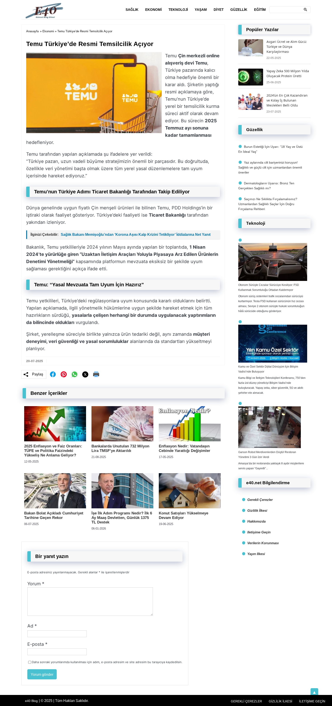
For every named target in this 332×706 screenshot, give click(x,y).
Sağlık (132, 10)
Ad (32, 626)
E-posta (37, 644)
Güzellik (238, 10)
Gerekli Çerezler (260, 500)
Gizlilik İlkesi (257, 510)
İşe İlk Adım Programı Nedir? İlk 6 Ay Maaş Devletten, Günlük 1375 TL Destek (121, 517)
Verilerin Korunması (263, 543)
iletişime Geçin (259, 532)
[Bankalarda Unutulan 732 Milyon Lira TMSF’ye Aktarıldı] (122, 440)
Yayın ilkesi (256, 554)
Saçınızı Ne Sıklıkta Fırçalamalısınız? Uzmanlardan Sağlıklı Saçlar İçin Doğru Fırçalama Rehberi (267, 204)
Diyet (219, 10)
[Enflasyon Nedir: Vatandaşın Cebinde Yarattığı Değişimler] (190, 440)
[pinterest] (63, 374)
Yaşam (201, 10)
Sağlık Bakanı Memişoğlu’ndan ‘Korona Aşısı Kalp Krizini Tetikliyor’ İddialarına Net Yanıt (135, 234)
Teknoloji (178, 10)
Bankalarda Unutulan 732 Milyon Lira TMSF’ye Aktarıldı (120, 448)
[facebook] (53, 374)
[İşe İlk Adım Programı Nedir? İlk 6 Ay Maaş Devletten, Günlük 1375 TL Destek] (122, 507)
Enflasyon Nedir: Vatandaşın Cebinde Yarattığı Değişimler (184, 448)
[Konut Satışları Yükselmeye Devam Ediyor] (190, 507)
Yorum (35, 583)
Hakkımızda (256, 521)
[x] (85, 374)
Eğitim (260, 10)
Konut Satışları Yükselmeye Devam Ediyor (183, 515)
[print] (96, 374)
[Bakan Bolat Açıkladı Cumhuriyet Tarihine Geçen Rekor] (55, 507)
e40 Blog (31, 701)
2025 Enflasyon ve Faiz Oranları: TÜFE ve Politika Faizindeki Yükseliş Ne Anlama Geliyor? (53, 450)
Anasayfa (32, 31)
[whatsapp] (74, 374)
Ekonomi (153, 10)
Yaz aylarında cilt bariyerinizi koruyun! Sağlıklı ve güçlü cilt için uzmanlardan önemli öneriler (270, 167)
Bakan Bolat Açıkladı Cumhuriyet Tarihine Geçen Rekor (53, 515)
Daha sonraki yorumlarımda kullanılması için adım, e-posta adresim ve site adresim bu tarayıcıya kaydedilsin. (107, 662)
